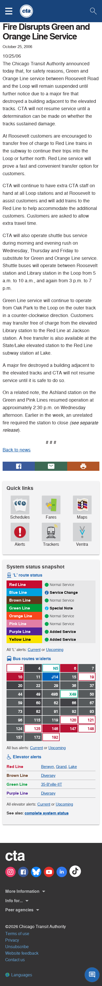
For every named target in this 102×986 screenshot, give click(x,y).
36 (74, 685)
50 (92, 694)
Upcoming (54, 649)
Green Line (19, 608)
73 (20, 711)
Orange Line (20, 616)
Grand (61, 766)
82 (38, 711)
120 (73, 720)
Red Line (17, 584)
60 (38, 703)
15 (74, 677)
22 (38, 685)
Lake (73, 766)
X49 (72, 694)
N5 (55, 668)
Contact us (15, 960)
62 (56, 703)
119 (55, 720)
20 (20, 685)
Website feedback (21, 953)
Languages (21, 975)
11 (38, 677)
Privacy (12, 940)
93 (92, 711)
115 (37, 720)
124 (19, 728)
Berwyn (47, 766)
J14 (55, 677)
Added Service (63, 632)
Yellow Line (20, 639)
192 (55, 737)
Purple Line (20, 631)
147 (73, 728)
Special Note (61, 608)
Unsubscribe (17, 946)
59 (20, 703)
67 (92, 703)
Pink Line (17, 623)
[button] (12, 11)
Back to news (17, 450)
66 (74, 703)
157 (19, 737)
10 (20, 677)
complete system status (47, 813)
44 (20, 694)
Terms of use (17, 933)
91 (56, 711)
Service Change (64, 592)
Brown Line (20, 600)
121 (91, 720)
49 (38, 694)
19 (92, 677)
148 (91, 728)
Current (34, 649)
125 (37, 728)
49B (54, 694)
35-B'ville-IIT (51, 784)
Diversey (48, 775)
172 (37, 737)
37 (92, 685)
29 (56, 685)
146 (55, 728)
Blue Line (18, 592)
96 (20, 720)
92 (74, 711)
